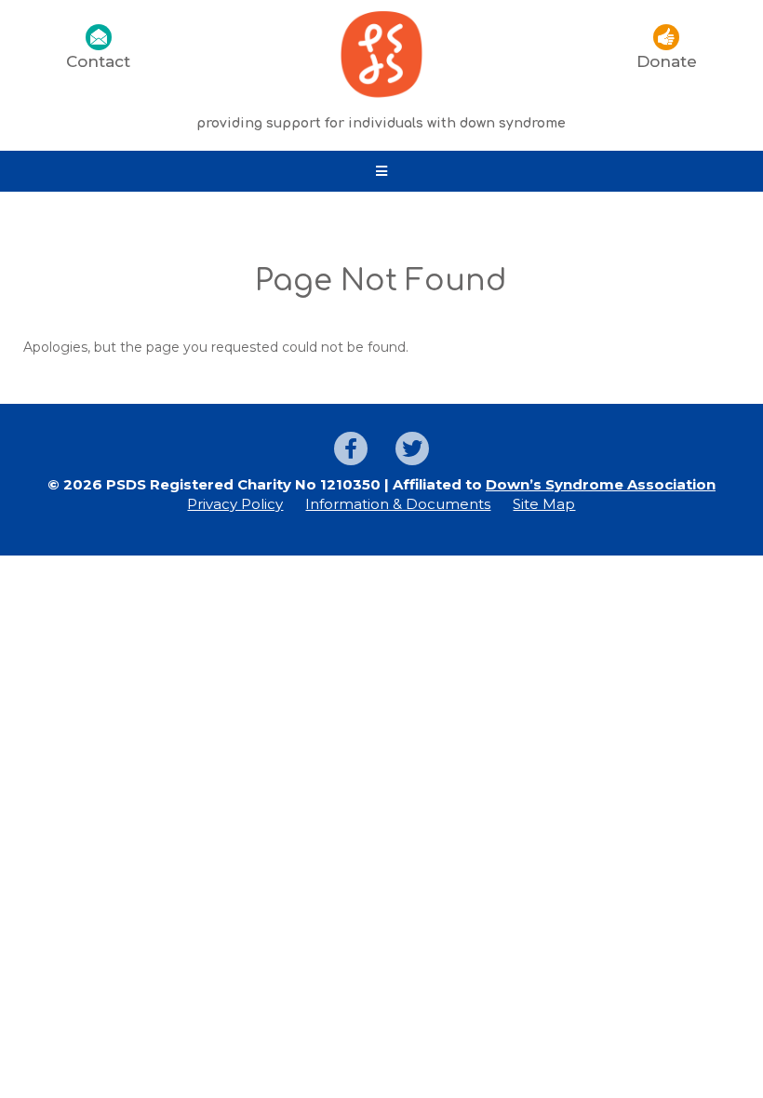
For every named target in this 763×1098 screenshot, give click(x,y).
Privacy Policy (235, 504)
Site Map (544, 504)
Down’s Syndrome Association (601, 484)
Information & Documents (397, 504)
